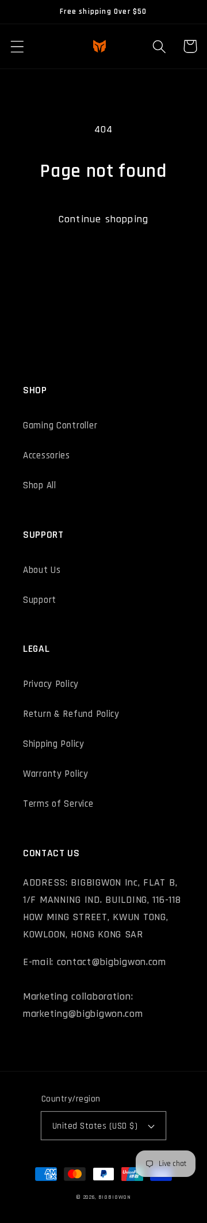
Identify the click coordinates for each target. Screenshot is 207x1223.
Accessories (46, 455)
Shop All (39, 485)
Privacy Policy (51, 684)
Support (39, 600)
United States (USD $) (94, 1125)
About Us (42, 570)
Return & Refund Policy (71, 714)
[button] (17, 46)
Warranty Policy (56, 774)
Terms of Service (58, 803)
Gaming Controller (60, 425)
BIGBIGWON (115, 1197)
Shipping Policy (54, 744)
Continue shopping (103, 219)
